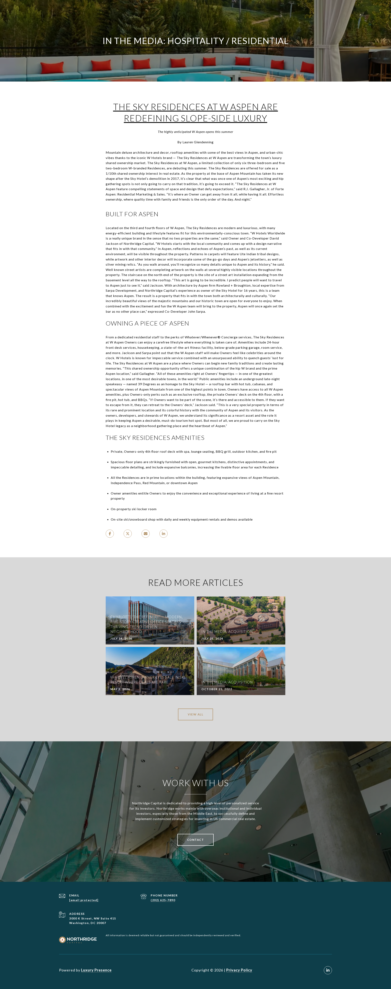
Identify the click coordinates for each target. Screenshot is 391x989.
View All (195, 714)
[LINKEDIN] (328, 970)
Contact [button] (195, 839)
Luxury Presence (96, 970)
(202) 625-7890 (163, 900)
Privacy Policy (239, 970)
